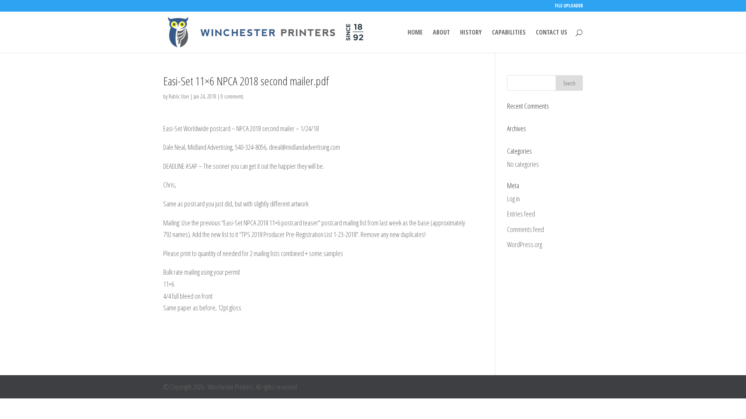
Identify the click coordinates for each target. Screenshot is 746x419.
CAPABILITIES (509, 32)
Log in (513, 198)
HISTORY (471, 32)
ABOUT (441, 32)
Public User (179, 96)
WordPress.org (524, 244)
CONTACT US (551, 32)
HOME (415, 32)
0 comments (232, 96)
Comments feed (525, 229)
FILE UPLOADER (569, 6)
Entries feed (521, 213)
